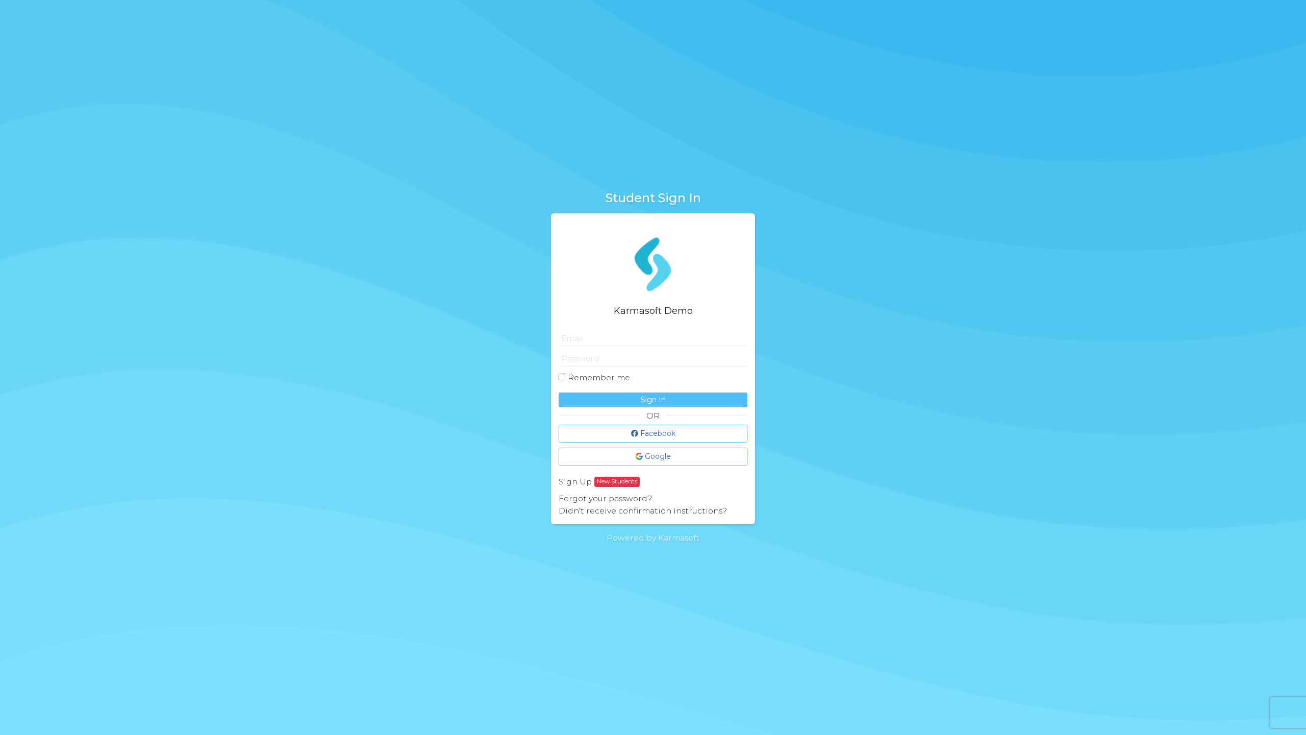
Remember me (599, 377)
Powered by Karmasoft (653, 538)
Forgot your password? (605, 498)
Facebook (656, 433)
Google (657, 456)
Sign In (653, 399)
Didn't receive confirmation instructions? (643, 511)
